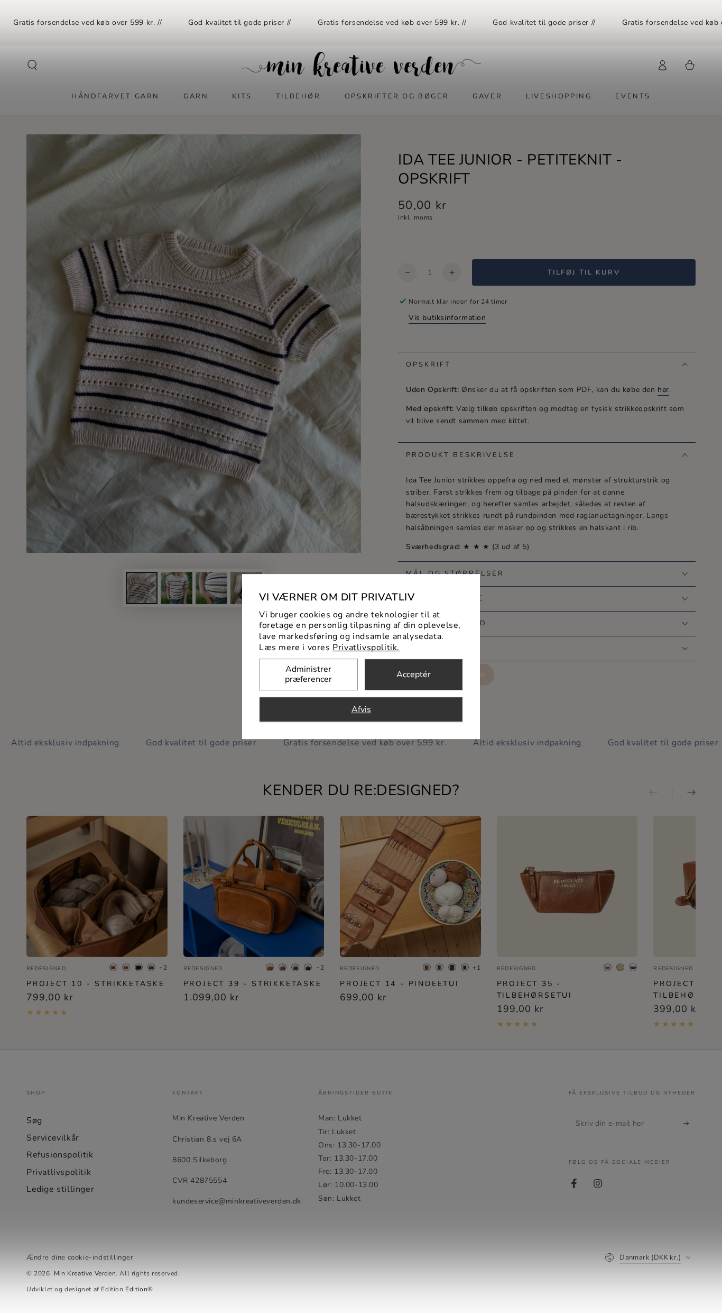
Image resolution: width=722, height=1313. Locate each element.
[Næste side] (684, 793)
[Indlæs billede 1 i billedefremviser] (142, 588)
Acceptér (413, 674)
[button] (32, 65)
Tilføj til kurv (584, 272)
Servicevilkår (52, 1138)
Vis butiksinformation (447, 318)
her (663, 390)
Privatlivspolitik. (366, 647)
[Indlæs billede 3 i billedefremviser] (211, 588)
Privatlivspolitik (58, 1172)
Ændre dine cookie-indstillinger (80, 1257)
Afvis (361, 709)
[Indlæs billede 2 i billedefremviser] (176, 588)
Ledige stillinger (60, 1189)
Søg (34, 1120)
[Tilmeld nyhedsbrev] (689, 1123)
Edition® (139, 1289)
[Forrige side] (660, 793)
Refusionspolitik (60, 1155)
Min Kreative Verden (85, 1273)
